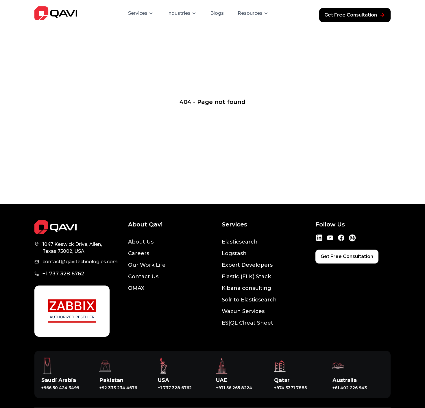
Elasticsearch (240, 242)
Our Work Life (147, 265)
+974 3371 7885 (290, 387)
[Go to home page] (72, 227)
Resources (250, 13)
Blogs (217, 13)
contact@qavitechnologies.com (80, 261)
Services (137, 13)
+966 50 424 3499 (60, 387)
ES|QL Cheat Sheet (247, 323)
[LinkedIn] (319, 238)
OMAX (136, 288)
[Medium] (352, 237)
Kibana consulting (246, 288)
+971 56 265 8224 (234, 387)
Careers (138, 253)
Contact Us (143, 276)
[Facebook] (341, 238)
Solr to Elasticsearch (249, 300)
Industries (179, 13)
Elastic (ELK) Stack (246, 276)
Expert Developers (247, 265)
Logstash (234, 253)
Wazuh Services (243, 311)
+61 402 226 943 (349, 387)
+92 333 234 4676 (118, 387)
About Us (141, 242)
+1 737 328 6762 (63, 273)
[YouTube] (330, 238)
